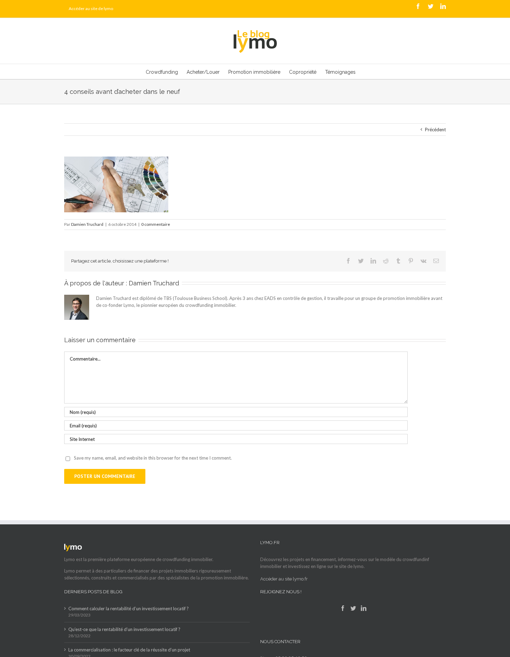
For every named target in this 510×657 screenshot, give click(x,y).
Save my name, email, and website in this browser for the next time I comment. (153, 458)
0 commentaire (155, 224)
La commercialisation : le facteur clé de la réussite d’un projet (129, 649)
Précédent (435, 129)
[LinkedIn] (363, 608)
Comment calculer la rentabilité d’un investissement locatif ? (128, 608)
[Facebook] (343, 608)
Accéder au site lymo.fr (284, 578)
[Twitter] (353, 608)
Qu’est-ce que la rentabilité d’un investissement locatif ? (124, 629)
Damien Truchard (87, 224)
